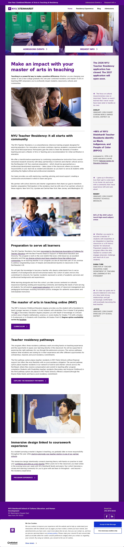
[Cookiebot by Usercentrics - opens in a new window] (12, 543)
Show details (29, 543)
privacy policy (52, 533)
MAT (16, 313)
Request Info (109, 3)
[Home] (20, 8)
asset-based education (41, 287)
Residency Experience (84, 9)
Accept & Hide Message (108, 524)
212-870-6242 (110, 511)
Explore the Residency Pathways (29, 381)
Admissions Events (92, 3)
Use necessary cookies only (107, 530)
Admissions (109, 9)
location (22, 320)
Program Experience (23, 478)
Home (70, 9)
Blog (99, 9)
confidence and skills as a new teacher (30, 464)
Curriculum (19, 326)
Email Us (107, 509)
